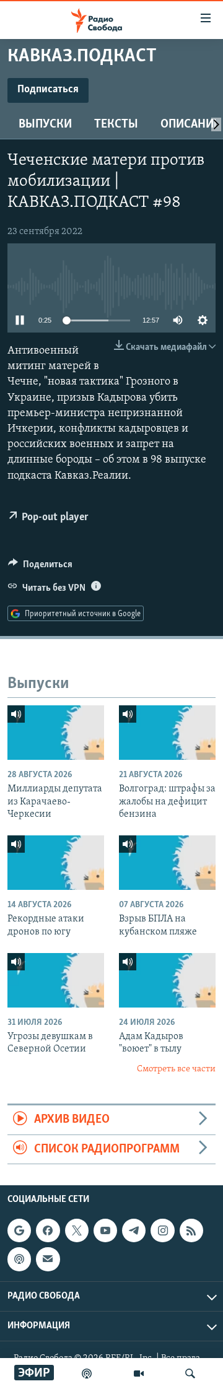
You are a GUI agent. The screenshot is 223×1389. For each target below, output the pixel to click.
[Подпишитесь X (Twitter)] (77, 1230)
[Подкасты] (19, 1259)
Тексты (116, 124)
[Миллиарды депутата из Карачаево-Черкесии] (55, 732)
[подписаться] (47, 1259)
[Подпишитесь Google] (19, 1230)
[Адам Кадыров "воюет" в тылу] (167, 980)
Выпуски (45, 124)
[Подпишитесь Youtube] (105, 1230)
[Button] (40, 567)
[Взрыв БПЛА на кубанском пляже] (167, 862)
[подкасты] (86, 1373)
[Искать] (190, 1373)
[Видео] (138, 1373)
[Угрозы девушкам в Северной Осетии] (55, 980)
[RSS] (191, 1230)
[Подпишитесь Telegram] (134, 1230)
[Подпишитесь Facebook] (47, 1230)
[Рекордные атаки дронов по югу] (55, 862)
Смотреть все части (176, 1069)
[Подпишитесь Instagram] (162, 1230)
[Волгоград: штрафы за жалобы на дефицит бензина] (167, 732)
